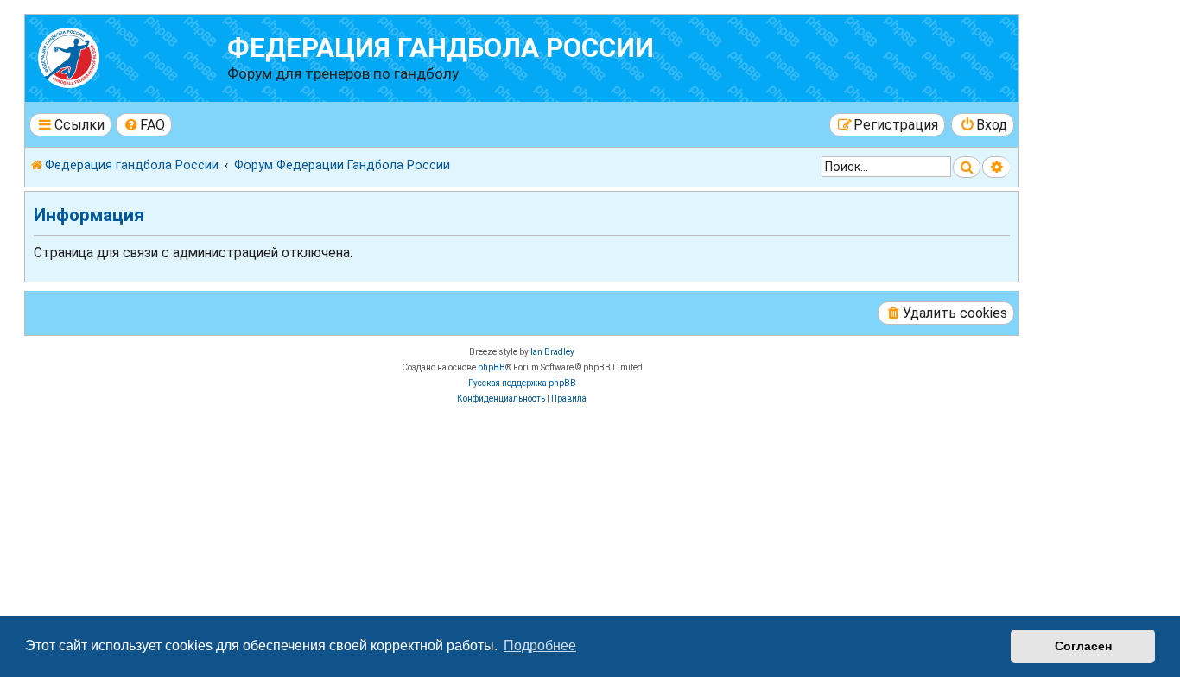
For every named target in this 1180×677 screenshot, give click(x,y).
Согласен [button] (1083, 646)
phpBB (491, 367)
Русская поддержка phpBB (522, 383)
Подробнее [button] (540, 645)
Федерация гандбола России (440, 48)
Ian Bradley (552, 352)
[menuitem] (144, 124)
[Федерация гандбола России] (128, 55)
